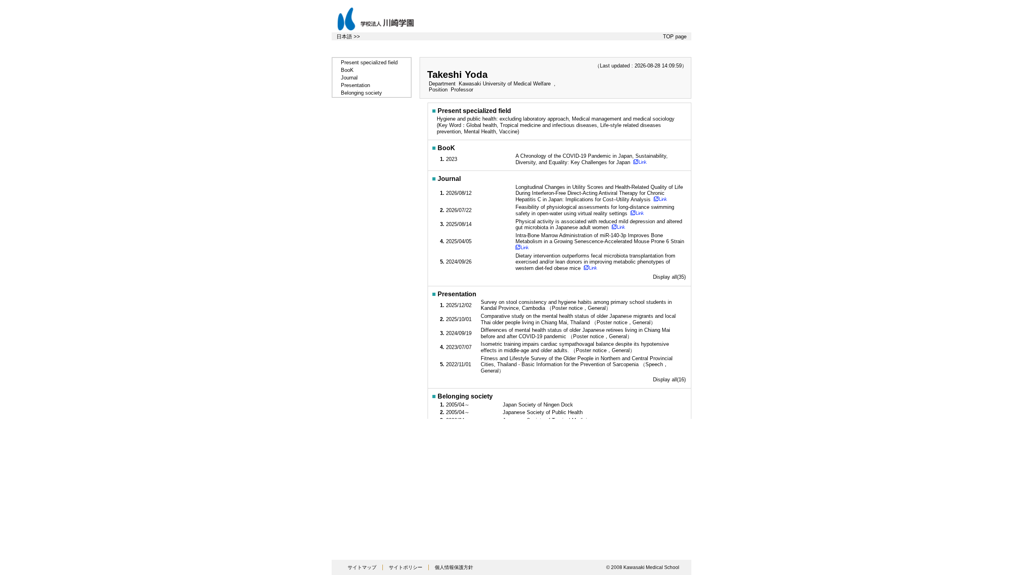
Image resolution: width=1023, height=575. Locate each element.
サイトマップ (362, 567)
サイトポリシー (405, 567)
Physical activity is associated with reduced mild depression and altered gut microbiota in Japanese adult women (598, 224)
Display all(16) (669, 380)
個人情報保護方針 (454, 567)
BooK (347, 70)
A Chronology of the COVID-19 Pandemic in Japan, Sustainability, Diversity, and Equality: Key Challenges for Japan (591, 159)
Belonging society (361, 93)
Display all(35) (669, 277)
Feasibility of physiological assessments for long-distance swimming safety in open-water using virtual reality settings (594, 210)
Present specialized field (369, 62)
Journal (349, 78)
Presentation (355, 85)
